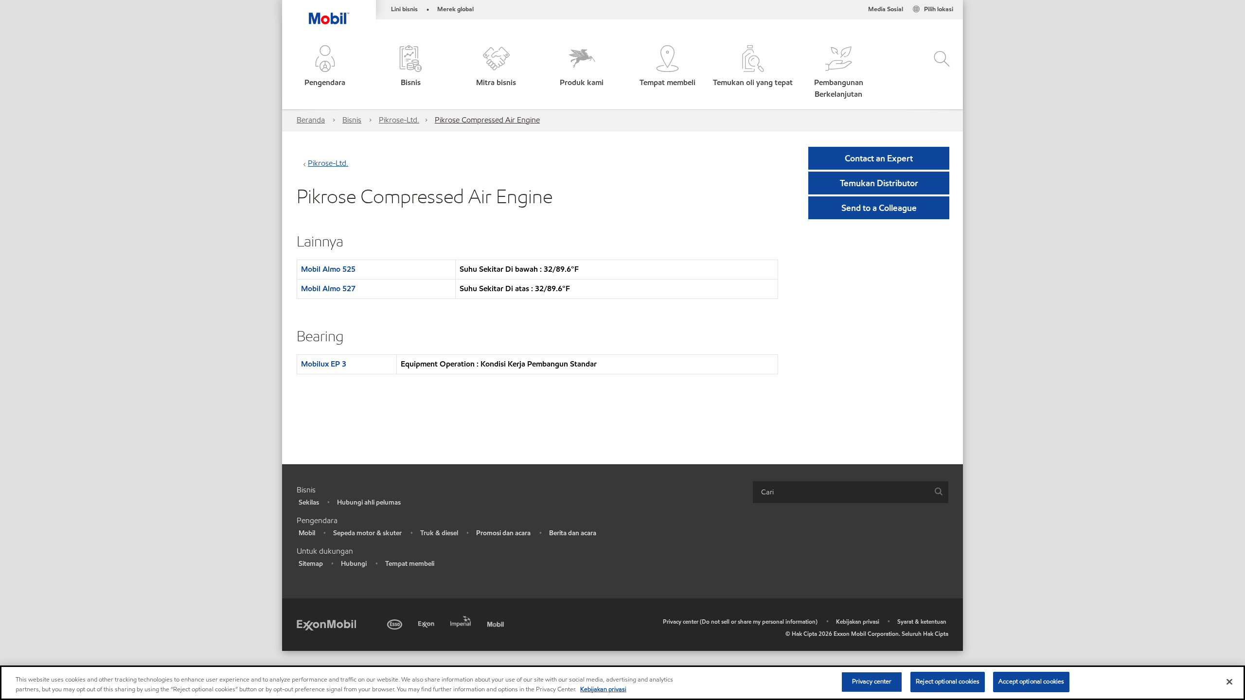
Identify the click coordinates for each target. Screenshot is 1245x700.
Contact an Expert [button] (879, 158)
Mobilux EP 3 (323, 364)
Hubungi (354, 563)
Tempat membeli (409, 563)
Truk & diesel (439, 533)
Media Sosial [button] (885, 9)
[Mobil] (496, 622)
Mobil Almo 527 (328, 288)
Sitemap (311, 563)
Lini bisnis (404, 9)
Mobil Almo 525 (328, 269)
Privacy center (872, 681)
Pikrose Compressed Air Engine (487, 120)
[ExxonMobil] (326, 624)
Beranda (311, 120)
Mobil (307, 533)
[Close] (1229, 681)
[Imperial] (461, 620)
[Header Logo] (329, 12)
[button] (325, 72)
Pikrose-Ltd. (399, 120)
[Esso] (395, 622)
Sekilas (309, 502)
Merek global (455, 9)
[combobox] (850, 492)
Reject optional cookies (947, 681)
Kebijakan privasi (857, 621)
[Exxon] (427, 622)
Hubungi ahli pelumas (369, 502)
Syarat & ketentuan (921, 621)
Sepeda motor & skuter (367, 533)
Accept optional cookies (1031, 681)
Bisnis (351, 120)
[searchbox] (841, 492)
